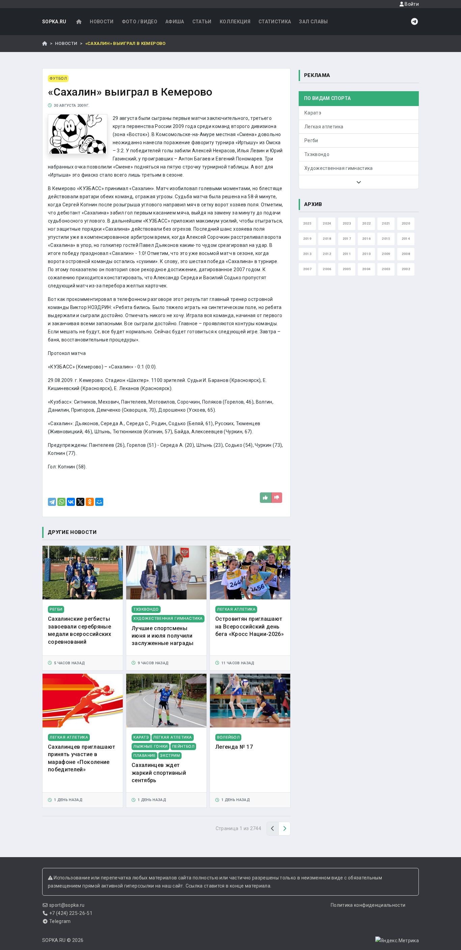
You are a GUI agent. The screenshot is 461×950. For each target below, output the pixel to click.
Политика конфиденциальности (368, 905)
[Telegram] (52, 502)
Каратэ (312, 112)
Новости (101, 21)
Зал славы (313, 21)
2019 (307, 238)
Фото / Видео (139, 21)
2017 (347, 238)
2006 (327, 269)
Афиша (174, 21)
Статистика (275, 21)
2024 (327, 223)
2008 (406, 254)
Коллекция (235, 21)
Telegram (60, 921)
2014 (406, 238)
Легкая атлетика (323, 126)
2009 (386, 254)
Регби (311, 140)
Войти (411, 4)
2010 (366, 254)
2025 (307, 223)
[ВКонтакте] (71, 502)
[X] (80, 502)
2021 (386, 223)
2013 (307, 254)
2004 (366, 269)
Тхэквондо (316, 154)
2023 (347, 223)
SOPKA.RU (54, 21)
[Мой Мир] (99, 502)
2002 (406, 269)
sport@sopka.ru (67, 905)
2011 (347, 254)
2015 (386, 238)
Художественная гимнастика (338, 168)
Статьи (202, 21)
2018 (327, 238)
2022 (366, 223)
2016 (366, 238)
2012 (327, 254)
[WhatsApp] (61, 502)
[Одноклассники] (90, 502)
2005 (347, 269)
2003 (386, 269)
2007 (307, 269)
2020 (406, 223)
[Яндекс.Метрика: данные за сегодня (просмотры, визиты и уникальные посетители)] (397, 940)
